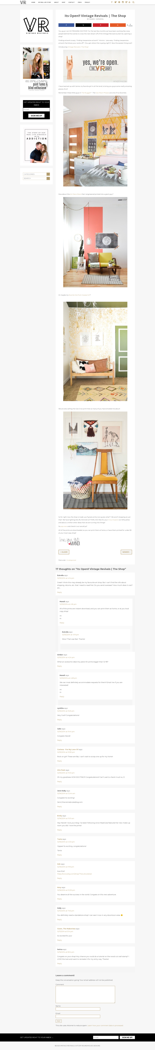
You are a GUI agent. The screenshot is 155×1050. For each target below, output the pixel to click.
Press (80, 2)
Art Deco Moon (75, 194)
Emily (59, 816)
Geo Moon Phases (102, 93)
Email (58, 1013)
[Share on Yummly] (118, 25)
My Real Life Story (44, 2)
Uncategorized (71, 560)
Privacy (87, 2)
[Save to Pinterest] (101, 25)
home (33, 2)
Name (58, 1006)
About (56, 2)
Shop (63, 2)
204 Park (61, 770)
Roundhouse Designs (91, 1046)
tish (58, 864)
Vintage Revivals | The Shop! (78, 47)
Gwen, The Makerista (66, 929)
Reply (59, 592)
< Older (64, 552)
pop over (64, 526)
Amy (59, 887)
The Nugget (86, 93)
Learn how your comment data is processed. (105, 1026)
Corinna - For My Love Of (67, 750)
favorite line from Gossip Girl (79, 295)
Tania (59, 839)
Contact (71, 2)
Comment (60, 985)
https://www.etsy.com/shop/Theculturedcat (74, 874)
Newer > (126, 552)
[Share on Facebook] (66, 25)
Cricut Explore (113, 520)
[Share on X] (83, 25)
